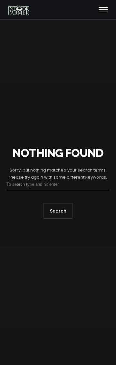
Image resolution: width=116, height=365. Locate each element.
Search (58, 211)
